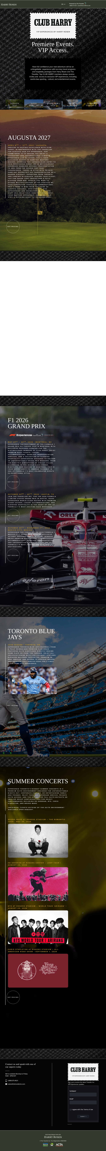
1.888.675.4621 (73, 5)
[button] (63, 5)
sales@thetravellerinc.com (84, 5)
